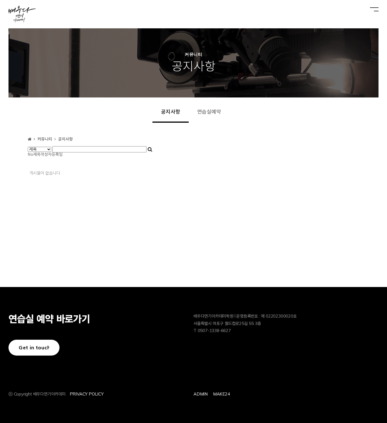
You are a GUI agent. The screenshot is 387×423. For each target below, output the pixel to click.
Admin (201, 394)
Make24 (221, 394)
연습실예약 (209, 112)
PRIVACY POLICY (87, 394)
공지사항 (170, 112)
